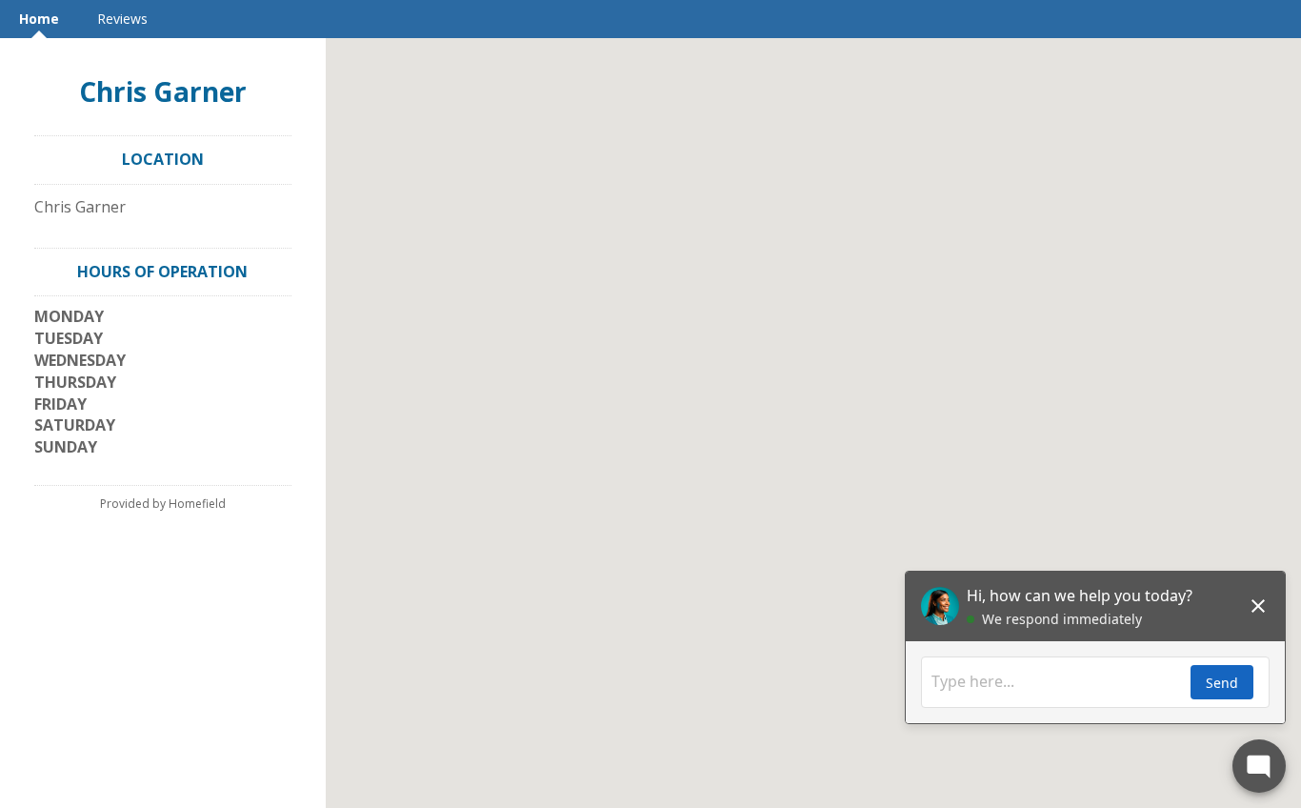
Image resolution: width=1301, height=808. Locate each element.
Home (39, 19)
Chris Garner (163, 91)
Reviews (122, 19)
